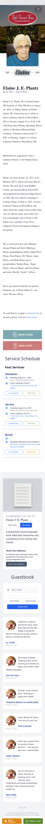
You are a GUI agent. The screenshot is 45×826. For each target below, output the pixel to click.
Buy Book (26, 525)
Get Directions (14, 393)
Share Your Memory (16, 564)
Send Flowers (31, 452)
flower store (31, 317)
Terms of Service (29, 815)
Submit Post (23, 607)
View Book (12, 525)
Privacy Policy (15, 815)
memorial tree (33, 313)
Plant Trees (31, 393)
